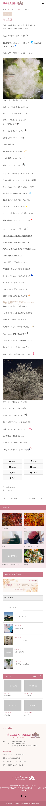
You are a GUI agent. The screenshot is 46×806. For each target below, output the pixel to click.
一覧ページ (35, 676)
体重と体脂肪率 (8, 765)
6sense (12, 487)
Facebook (21, 795)
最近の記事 (12, 607)
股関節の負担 (7, 758)
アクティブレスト (8, 755)
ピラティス (7, 14)
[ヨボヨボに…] (33, 498)
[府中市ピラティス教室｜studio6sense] (13, 3)
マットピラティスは (9, 761)
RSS (24, 795)
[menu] (42, 3)
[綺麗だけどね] (13, 498)
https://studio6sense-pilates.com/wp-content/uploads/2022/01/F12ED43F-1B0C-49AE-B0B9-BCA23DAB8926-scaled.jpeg (18, 303)
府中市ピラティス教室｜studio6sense (18, 803)
